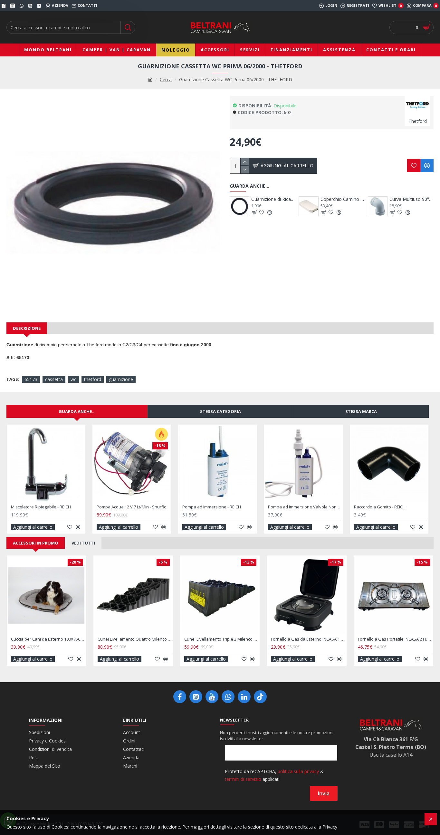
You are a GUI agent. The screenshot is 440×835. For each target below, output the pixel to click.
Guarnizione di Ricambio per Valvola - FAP (273, 199)
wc (73, 379)
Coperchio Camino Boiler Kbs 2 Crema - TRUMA (342, 199)
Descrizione (27, 328)
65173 (30, 379)
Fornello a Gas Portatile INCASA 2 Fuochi (395, 639)
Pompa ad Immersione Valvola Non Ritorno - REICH (304, 507)
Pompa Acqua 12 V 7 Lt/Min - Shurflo (132, 507)
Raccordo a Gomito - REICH (380, 507)
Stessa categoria (220, 411)
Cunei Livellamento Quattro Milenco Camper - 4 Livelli (134, 639)
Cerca (166, 79)
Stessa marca (361, 411)
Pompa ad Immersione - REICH (211, 507)
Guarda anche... (77, 411)
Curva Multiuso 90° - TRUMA (411, 199)
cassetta (54, 379)
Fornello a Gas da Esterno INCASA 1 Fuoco (308, 639)
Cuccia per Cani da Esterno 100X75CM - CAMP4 (48, 639)
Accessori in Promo (35, 543)
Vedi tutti (83, 543)
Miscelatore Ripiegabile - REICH (41, 507)
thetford (92, 379)
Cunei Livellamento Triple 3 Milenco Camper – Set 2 (221, 639)
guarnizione (121, 379)
